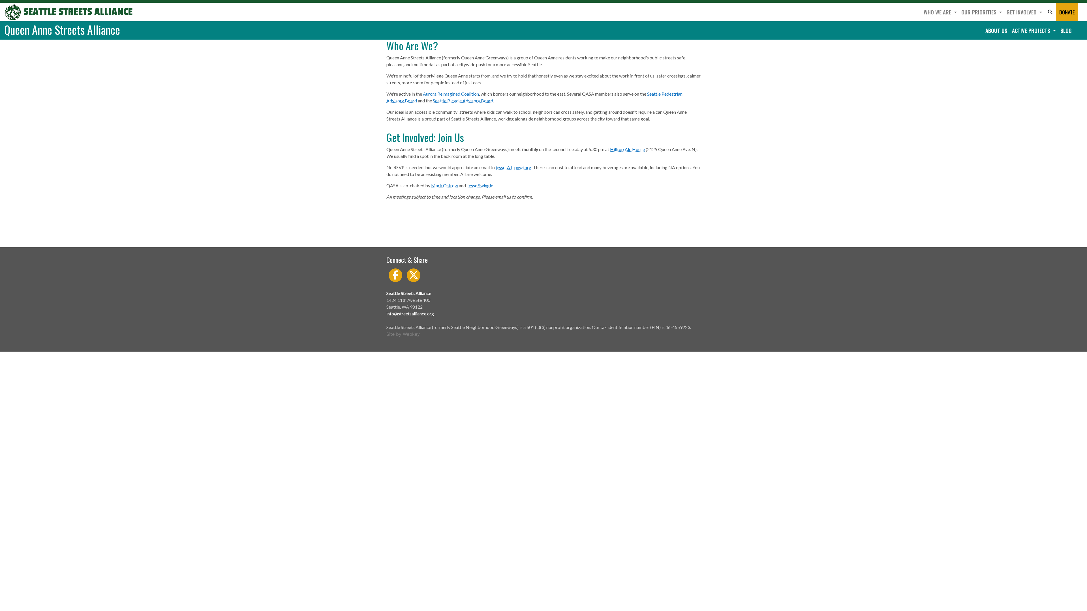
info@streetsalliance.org (410, 313)
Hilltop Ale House (627, 149)
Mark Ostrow (444, 185)
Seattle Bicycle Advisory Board (463, 100)
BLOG (1066, 30)
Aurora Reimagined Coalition (451, 93)
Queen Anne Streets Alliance (62, 29)
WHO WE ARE (938, 12)
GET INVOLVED (1022, 12)
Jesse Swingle (480, 185)
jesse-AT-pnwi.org (513, 167)
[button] (1050, 12)
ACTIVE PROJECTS (1032, 30)
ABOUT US (996, 30)
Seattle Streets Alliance (76, 12)
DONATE (1067, 12)
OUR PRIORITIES (979, 12)
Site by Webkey (403, 334)
